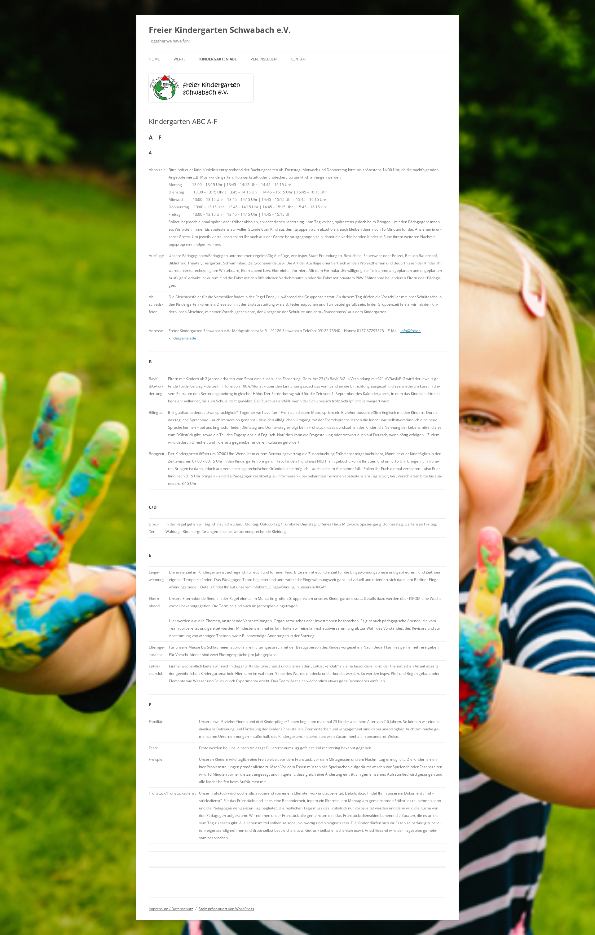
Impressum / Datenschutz (171, 908)
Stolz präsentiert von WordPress (226, 908)
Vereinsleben (264, 59)
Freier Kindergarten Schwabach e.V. (220, 29)
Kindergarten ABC (218, 59)
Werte (180, 59)
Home (154, 59)
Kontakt (298, 59)
